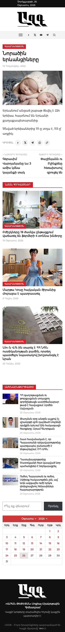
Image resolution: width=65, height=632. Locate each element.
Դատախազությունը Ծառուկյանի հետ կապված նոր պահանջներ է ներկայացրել (40, 463)
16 (58, 543)
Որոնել (53, 506)
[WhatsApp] (40, 143)
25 (15, 555)
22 (50, 549)
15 (50, 543)
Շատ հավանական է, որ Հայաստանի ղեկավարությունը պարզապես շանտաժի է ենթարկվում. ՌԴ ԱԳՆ (40, 444)
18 (15, 549)
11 (15, 543)
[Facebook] (18, 143)
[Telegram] (32, 143)
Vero (41, 628)
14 (41, 543)
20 (32, 549)
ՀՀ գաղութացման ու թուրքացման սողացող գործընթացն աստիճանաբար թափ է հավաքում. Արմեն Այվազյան (39, 402)
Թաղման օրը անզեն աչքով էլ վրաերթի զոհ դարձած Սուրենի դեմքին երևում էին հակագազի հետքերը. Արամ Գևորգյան (40, 423)
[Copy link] (47, 143)
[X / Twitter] (25, 143)
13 (32, 543)
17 (7, 549)
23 (58, 549)
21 (41, 549)
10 (7, 543)
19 (24, 549)
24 (7, 555)
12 (24, 543)
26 (23, 555)
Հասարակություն (14, 46)
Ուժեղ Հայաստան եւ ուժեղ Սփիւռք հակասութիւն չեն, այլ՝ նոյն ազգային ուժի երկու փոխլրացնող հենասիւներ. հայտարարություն (39, 483)
